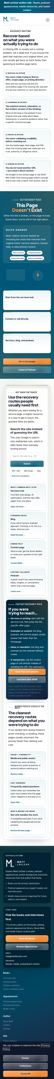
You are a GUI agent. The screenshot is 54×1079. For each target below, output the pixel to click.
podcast (31, 113)
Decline (25, 1058)
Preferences (25, 1066)
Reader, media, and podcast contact (23, 964)
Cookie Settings (10, 1041)
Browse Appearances (27, 946)
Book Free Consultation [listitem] (20, 476)
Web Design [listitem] (28, 471)
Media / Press (9, 1009)
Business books (9, 982)
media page (18, 145)
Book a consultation (35, 258)
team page (30, 145)
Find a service (18, 253)
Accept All (25, 1074)
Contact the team (34, 253)
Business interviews (11, 1005)
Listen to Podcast (27, 369)
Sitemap (6, 1028)
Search (27, 463)
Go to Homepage (27, 361)
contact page (28, 174)
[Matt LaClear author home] (17, 19)
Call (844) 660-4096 (27, 679)
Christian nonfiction (11, 985)
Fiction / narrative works (13, 989)
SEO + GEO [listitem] (16, 471)
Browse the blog (17, 258)
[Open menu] (48, 19)
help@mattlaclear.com (16, 956)
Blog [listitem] (39, 471)
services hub (24, 84)
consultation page (14, 87)
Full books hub (9, 978)
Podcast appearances (12, 1001)
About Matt (8, 1021)
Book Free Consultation (27, 671)
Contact (6, 1025)
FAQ (42, 145)
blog (19, 113)
